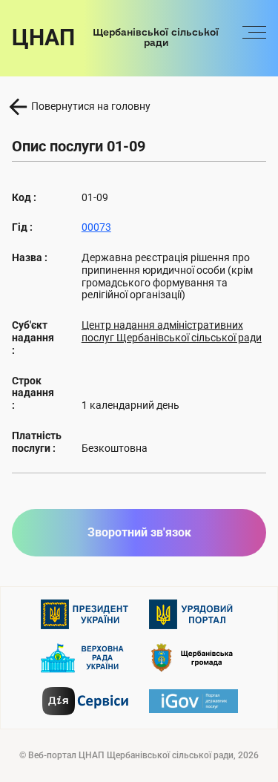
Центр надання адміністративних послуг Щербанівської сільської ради (172, 331)
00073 (96, 227)
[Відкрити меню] (254, 38)
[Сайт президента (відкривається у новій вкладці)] (85, 614)
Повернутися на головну (90, 106)
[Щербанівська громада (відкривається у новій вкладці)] (193, 658)
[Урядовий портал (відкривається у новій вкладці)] (193, 614)
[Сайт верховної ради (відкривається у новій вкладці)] (85, 658)
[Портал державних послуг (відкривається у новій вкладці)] (193, 701)
